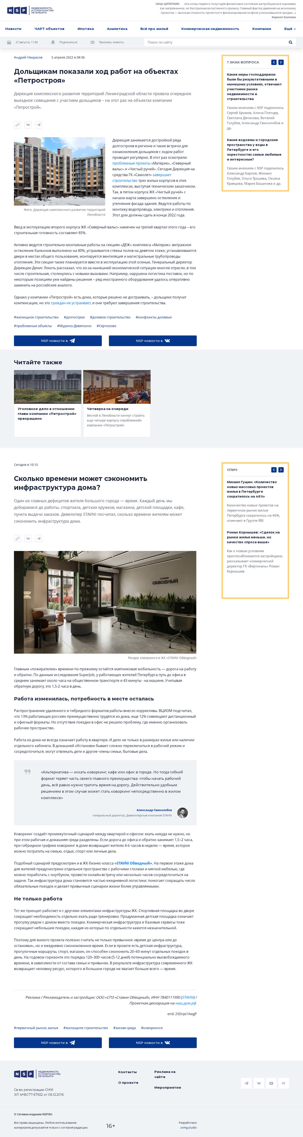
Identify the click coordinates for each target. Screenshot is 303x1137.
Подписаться (68, 42)
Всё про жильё (154, 29)
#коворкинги (152, 1027)
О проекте (128, 1082)
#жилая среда (124, 1027)
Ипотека (86, 29)
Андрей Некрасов (28, 57)
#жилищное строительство (36, 317)
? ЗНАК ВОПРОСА (243, 62)
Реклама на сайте (164, 1074)
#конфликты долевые (154, 317)
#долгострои (74, 317)
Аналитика (117, 29)
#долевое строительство (110, 317)
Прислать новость (111, 42)
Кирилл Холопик (284, 17)
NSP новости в (54, 341)
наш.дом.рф (185, 1003)
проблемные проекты (131, 163)
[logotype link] (30, 10)
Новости (13, 29)
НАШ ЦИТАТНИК (167, 4)
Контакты (127, 1072)
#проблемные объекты (33, 325)
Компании (261, 29)
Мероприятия (167, 1087)
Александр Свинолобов (154, 810)
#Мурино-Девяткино (74, 325)
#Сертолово (106, 325)
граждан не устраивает (71, 302)
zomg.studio (188, 1127)
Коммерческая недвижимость (210, 29)
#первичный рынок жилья (36, 1027)
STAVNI (187, 997)
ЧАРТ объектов (49, 29)
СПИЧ (232, 470)
